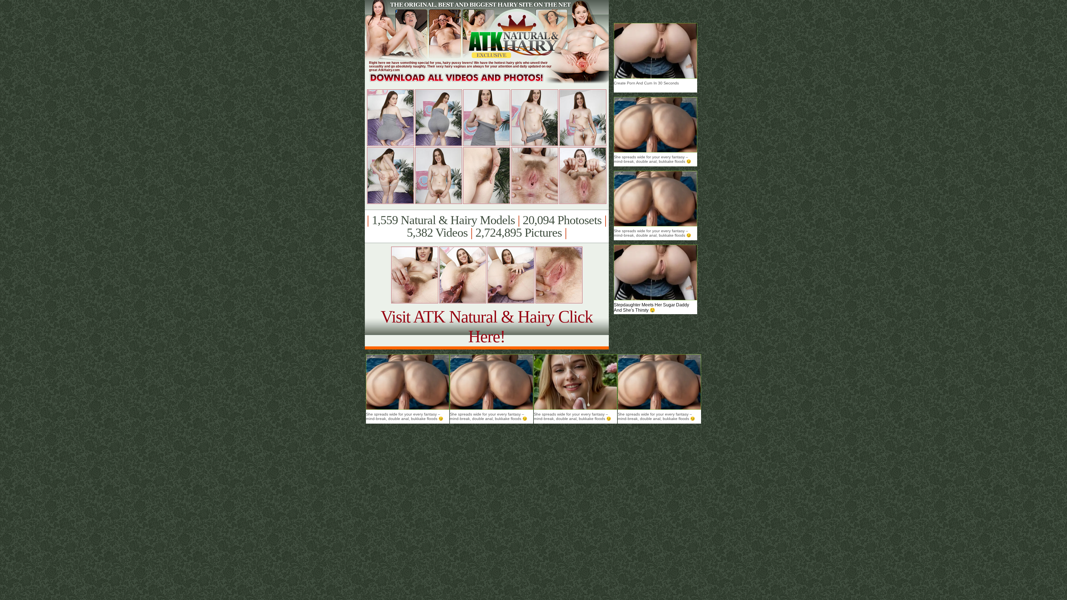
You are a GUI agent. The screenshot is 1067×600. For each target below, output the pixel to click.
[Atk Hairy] (462, 81)
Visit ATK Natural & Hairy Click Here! (487, 326)
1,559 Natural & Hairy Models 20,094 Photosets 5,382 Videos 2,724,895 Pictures (487, 226)
